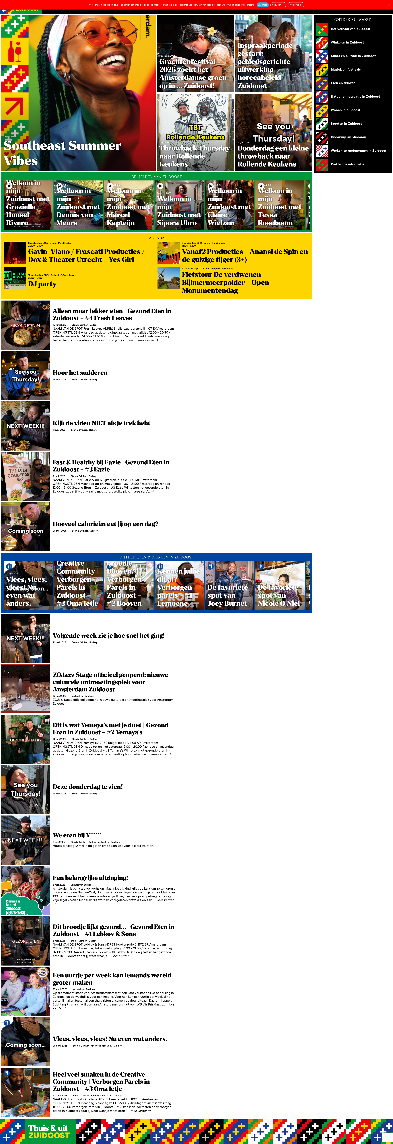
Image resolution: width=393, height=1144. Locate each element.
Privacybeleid (296, 5)
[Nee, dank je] (389, 4)
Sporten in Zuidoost (346, 124)
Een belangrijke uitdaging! (90, 878)
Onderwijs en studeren (348, 137)
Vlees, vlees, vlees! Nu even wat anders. (110, 1039)
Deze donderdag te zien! (88, 787)
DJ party (42, 284)
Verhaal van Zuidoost (83, 696)
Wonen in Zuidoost (345, 110)
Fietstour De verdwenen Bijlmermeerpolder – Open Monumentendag (225, 282)
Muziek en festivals (346, 69)
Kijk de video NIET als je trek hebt (101, 423)
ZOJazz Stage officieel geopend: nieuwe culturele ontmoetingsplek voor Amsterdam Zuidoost (110, 682)
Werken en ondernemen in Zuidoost (358, 151)
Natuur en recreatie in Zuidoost (355, 97)
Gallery (93, 324)
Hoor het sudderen (80, 373)
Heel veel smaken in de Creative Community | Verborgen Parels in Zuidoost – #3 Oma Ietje (101, 1081)
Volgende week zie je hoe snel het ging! (109, 635)
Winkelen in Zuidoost (347, 42)
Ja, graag (262, 5)
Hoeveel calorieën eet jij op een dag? (105, 524)
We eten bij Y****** (77, 835)
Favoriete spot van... (101, 1045)
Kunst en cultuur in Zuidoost (353, 56)
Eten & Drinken (80, 324)
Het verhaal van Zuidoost (350, 29)
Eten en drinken (343, 83)
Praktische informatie (347, 164)
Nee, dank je (278, 5)
